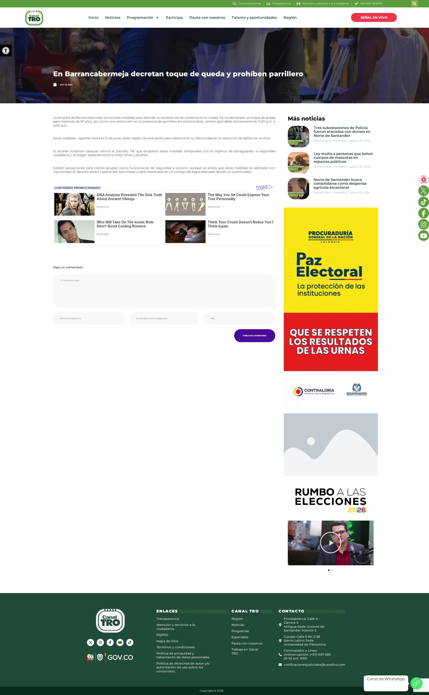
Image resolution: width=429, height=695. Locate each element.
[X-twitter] (90, 642)
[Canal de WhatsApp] (416, 683)
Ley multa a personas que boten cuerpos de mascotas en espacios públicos (343, 158)
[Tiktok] (129, 642)
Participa (174, 17)
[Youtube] (120, 642)
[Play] (331, 543)
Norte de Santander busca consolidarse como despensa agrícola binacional (340, 184)
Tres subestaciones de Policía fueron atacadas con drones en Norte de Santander (342, 132)
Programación (140, 17)
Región (290, 17)
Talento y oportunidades (254, 17)
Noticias (112, 17)
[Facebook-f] (110, 642)
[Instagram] (100, 642)
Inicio (93, 17)
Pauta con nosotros (207, 17)
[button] (6, 50)
